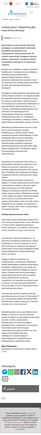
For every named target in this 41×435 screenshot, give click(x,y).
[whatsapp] (10, 373)
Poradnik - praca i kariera (11, 19)
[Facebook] (23, 373)
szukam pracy (17, 38)
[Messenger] (4, 373)
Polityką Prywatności (14, 422)
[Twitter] (29, 373)
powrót (9, 388)
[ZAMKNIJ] (20, 429)
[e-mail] (17, 373)
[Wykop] (5, 380)
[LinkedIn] (35, 373)
